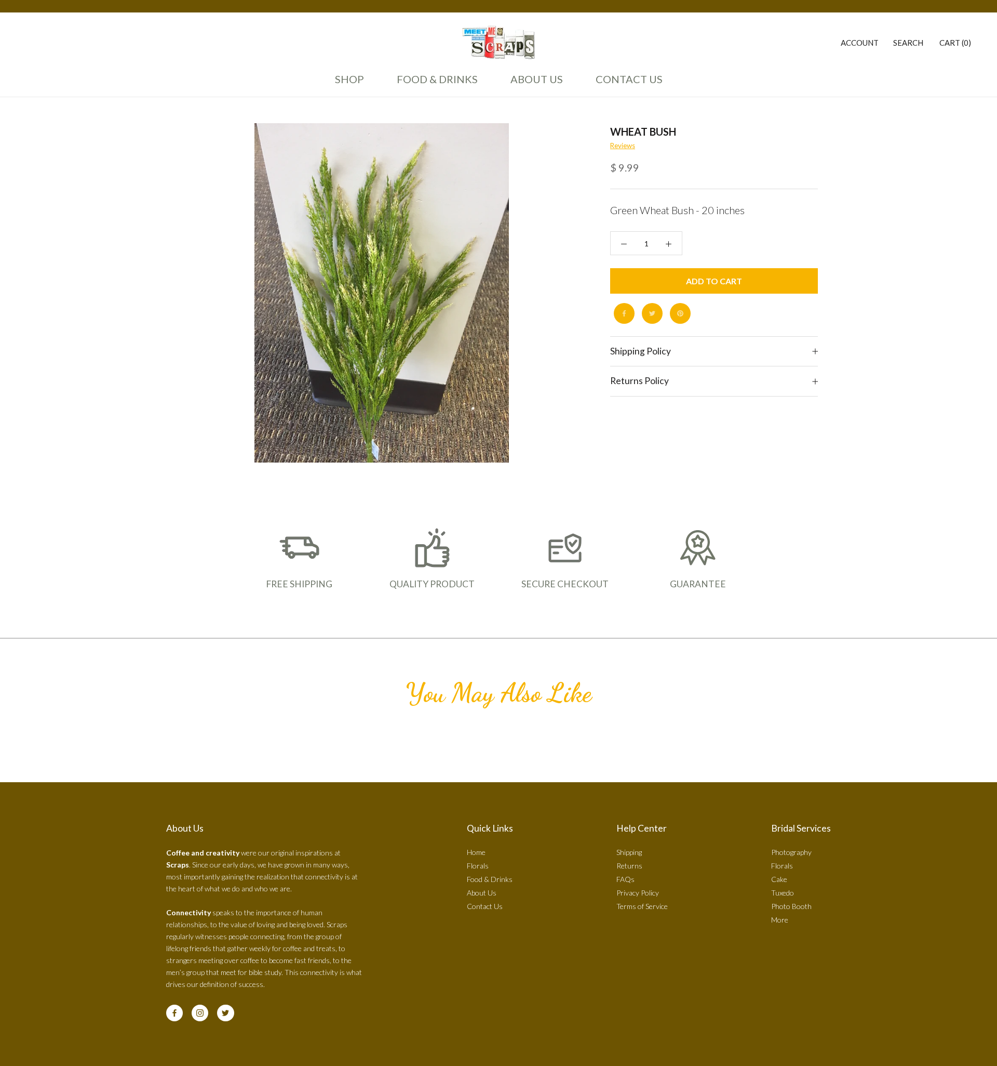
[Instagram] (200, 1013)
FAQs (625, 879)
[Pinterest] (680, 313)
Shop (349, 79)
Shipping (629, 852)
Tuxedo (782, 892)
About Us (534, 84)
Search (908, 42)
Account (860, 42)
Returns (629, 865)
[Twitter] (652, 313)
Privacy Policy (637, 892)
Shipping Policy (640, 351)
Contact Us (626, 84)
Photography (791, 852)
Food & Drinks (437, 79)
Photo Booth (791, 906)
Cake (779, 879)
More (779, 919)
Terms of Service (642, 906)
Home (476, 852)
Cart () (955, 42)
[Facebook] (624, 313)
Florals (478, 865)
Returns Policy (639, 381)
